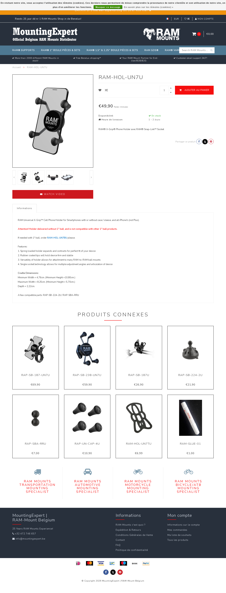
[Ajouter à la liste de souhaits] (100, 90)
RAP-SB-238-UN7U (87, 375)
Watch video (54, 194)
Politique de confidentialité (132, 550)
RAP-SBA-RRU (35, 444)
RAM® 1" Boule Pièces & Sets (60, 50)
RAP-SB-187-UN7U (35, 375)
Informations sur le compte (183, 524)
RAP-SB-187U (138, 375)
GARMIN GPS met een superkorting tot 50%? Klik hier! (111, 10)
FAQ (118, 545)
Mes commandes (177, 530)
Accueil (16, 67)
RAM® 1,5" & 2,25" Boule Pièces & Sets (112, 50)
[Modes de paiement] (78, 563)
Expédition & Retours (128, 530)
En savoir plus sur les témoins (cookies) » (148, 7)
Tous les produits (177, 540)
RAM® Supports (23, 50)
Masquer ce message (108, 7)
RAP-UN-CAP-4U (87, 444)
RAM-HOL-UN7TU (138, 444)
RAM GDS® (151, 50)
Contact (120, 540)
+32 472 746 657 (25, 533)
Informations (24, 208)
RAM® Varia (173, 50)
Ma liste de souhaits (179, 535)
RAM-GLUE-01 (190, 444)
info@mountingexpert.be (30, 538)
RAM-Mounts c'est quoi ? (130, 524)
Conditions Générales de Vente (134, 535)
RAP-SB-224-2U (190, 375)
